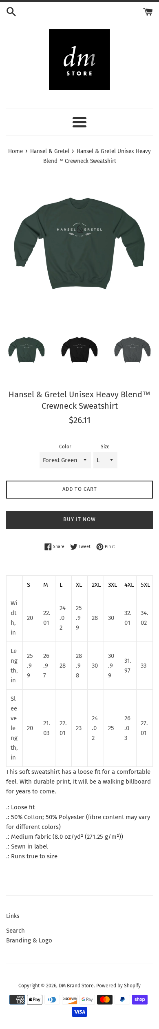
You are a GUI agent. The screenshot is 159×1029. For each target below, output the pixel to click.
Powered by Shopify (118, 986)
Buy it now (79, 519)
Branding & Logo (29, 940)
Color (65, 447)
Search (15, 930)
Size (105, 447)
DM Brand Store (76, 986)
